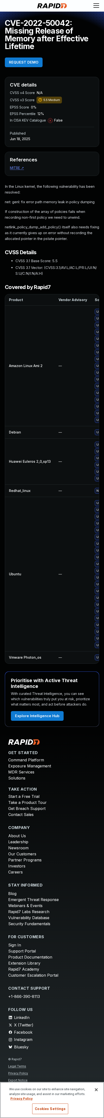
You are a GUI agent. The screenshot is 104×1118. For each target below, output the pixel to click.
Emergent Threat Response (33, 899)
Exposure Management (29, 766)
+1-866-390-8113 (24, 996)
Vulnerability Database (28, 917)
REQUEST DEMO (23, 62)
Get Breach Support (26, 808)
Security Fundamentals (29, 923)
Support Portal (22, 951)
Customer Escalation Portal (33, 975)
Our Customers (22, 853)
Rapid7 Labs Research (28, 911)
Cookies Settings (50, 1109)
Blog (12, 893)
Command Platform (26, 759)
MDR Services (21, 772)
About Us (17, 835)
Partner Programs (25, 860)
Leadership (18, 841)
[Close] (96, 1089)
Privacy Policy (18, 1073)
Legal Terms (17, 1066)
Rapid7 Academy (23, 969)
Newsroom (18, 847)
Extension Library (24, 963)
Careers (15, 872)
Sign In (14, 945)
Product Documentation (30, 957)
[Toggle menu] (96, 5)
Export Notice (18, 1080)
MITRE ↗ (17, 168)
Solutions (16, 778)
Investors (16, 866)
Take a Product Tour (27, 802)
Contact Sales (21, 814)
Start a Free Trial (23, 796)
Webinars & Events (25, 905)
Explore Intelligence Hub (37, 716)
